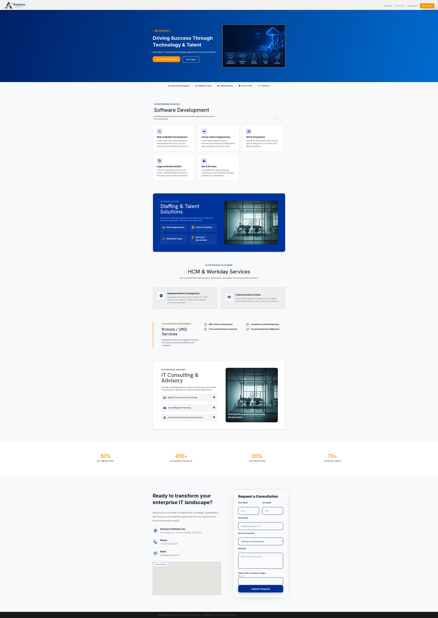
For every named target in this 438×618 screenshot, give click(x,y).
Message (242, 548)
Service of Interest (246, 533)
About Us (388, 6)
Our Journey (412, 6)
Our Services (399, 6)
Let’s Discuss (427, 6)
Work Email (243, 518)
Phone (163, 540)
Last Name (266, 503)
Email (163, 551)
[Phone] (155, 542)
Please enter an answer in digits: (252, 573)
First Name (243, 503)
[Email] (155, 553)
